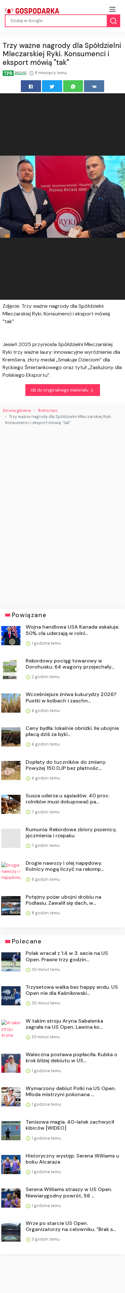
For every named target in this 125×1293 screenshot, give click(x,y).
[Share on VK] (94, 86)
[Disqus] (62, 514)
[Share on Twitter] (52, 86)
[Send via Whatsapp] (73, 86)
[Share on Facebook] (31, 86)
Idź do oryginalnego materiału (60, 390)
